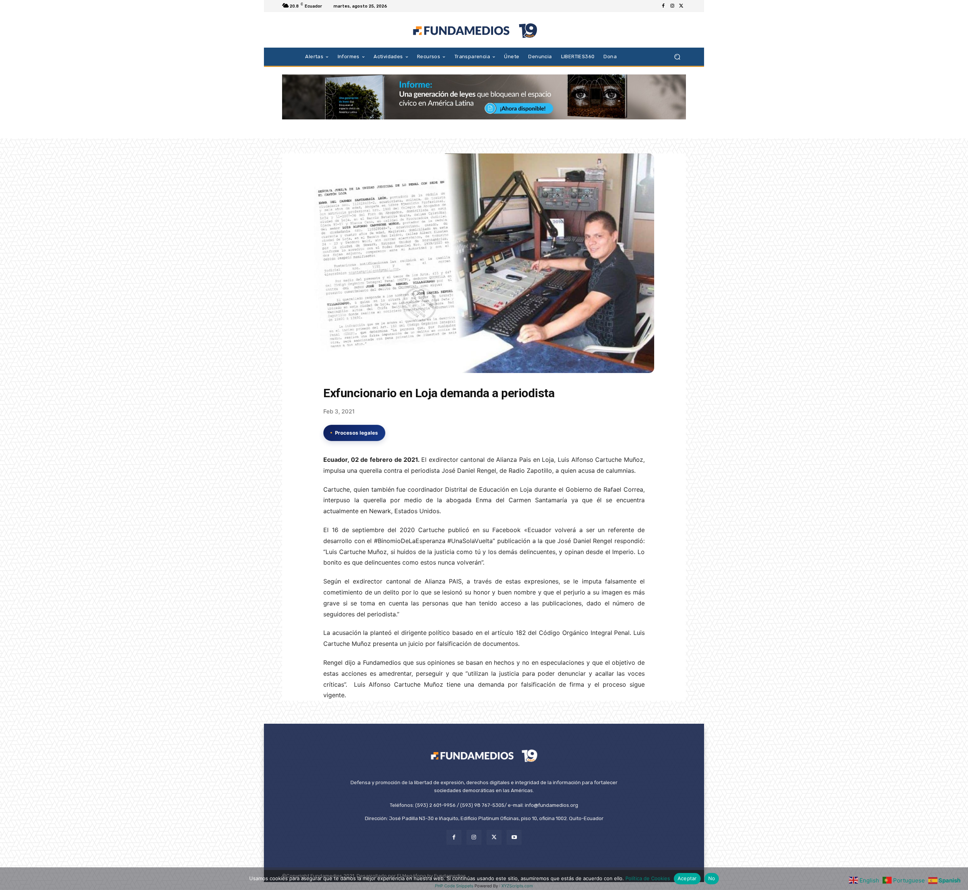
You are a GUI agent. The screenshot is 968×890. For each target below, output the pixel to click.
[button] (677, 56)
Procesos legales (356, 433)
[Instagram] (672, 6)
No (711, 878)
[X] (681, 6)
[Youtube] (514, 837)
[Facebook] (663, 6)
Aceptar (687, 878)
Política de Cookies (647, 878)
